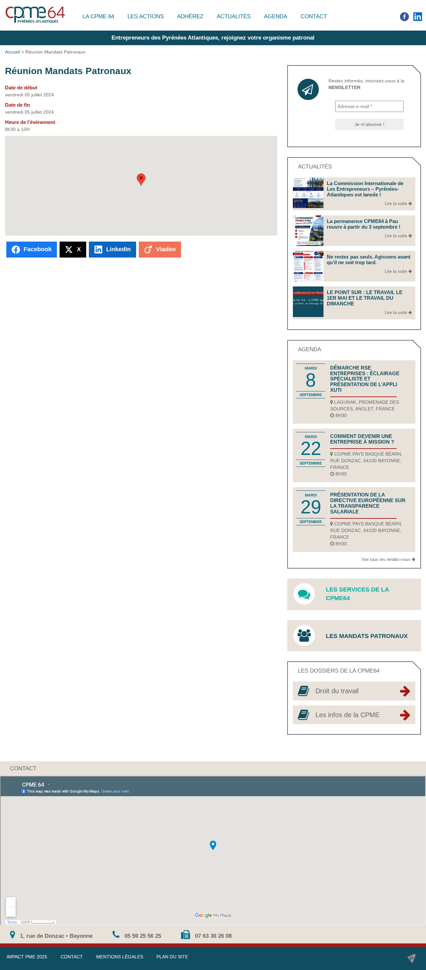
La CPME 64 (98, 16)
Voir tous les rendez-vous (386, 559)
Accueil (12, 51)
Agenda (275, 16)
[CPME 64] (35, 14)
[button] (141, 179)
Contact (314, 16)
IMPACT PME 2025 (27, 956)
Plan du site (172, 956)
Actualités (234, 16)
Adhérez (190, 16)
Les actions (145, 16)
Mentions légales (119, 956)
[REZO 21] (411, 958)
